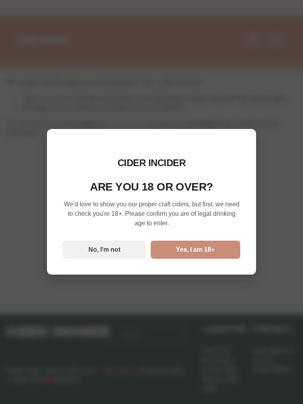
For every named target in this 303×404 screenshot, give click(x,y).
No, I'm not (104, 249)
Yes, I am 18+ (195, 249)
